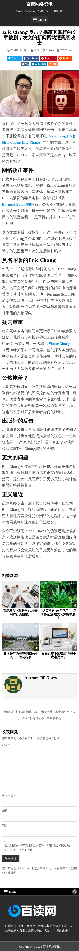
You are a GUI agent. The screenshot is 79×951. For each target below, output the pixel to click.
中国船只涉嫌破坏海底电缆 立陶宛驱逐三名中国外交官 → (39, 712)
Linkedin (40, 63)
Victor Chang (59, 343)
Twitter (16, 58)
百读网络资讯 (39, 4)
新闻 (37, 50)
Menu (42, 19)
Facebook (32, 58)
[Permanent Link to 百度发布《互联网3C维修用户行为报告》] (20, 594)
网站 (5, 825)
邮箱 (6, 810)
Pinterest (50, 58)
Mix (54, 63)
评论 (6, 745)
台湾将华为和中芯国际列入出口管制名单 (20, 655)
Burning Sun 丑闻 (16, 204)
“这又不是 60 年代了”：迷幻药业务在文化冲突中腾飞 (58, 614)
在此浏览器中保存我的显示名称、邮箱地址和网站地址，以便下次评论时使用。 (37, 848)
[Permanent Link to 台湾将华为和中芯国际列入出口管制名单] (20, 637)
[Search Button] (74, 891)
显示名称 (8, 796)
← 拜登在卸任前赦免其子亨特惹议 (39, 719)
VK (27, 63)
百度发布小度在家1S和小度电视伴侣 (58, 655)
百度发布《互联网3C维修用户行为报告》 (20, 612)
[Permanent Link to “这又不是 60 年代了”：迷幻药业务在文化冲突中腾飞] (58, 594)
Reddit (67, 58)
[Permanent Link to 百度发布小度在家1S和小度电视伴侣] (58, 637)
